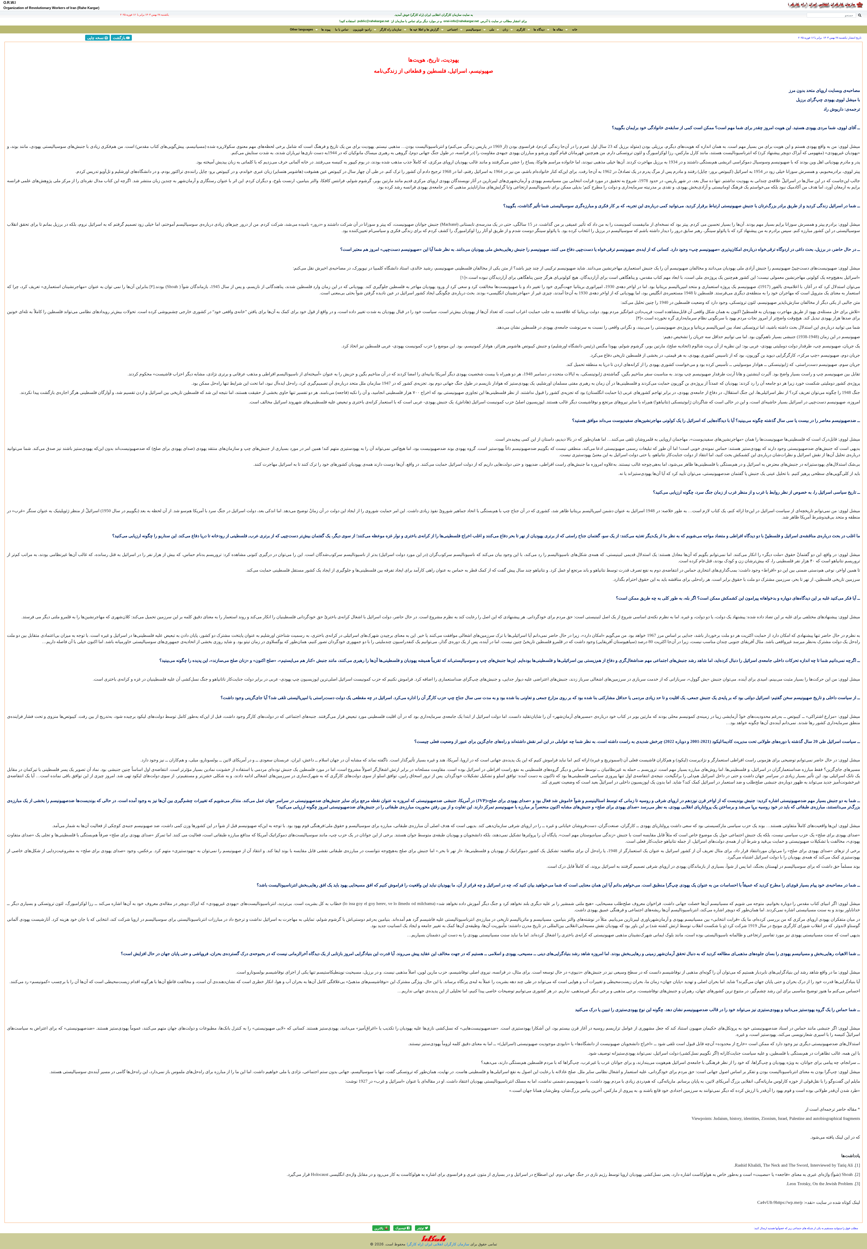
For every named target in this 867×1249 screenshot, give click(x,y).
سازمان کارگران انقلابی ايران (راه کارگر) (437, 1244)
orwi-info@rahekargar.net (461, 21)
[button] (422, 1228)
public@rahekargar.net (373, 21)
